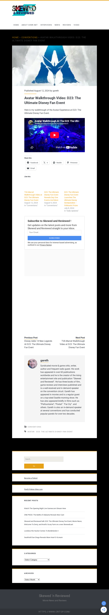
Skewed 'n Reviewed (54, 596)
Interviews (46, 25)
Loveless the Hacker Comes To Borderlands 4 (41, 531)
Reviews (67, 25)
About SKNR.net (30, 25)
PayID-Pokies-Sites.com (33, 489)
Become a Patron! (30, 478)
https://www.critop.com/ (54, 611)
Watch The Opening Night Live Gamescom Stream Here (45, 508)
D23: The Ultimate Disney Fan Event (54, 432)
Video (76, 25)
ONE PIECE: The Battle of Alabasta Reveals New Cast (44, 515)
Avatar (31, 432)
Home (16, 25)
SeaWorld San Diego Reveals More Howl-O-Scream (43, 537)
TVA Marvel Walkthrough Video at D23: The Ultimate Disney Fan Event (72, 344)
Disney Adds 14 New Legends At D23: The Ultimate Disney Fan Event (38, 344)
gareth (56, 90)
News (57, 25)
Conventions (29, 37)
